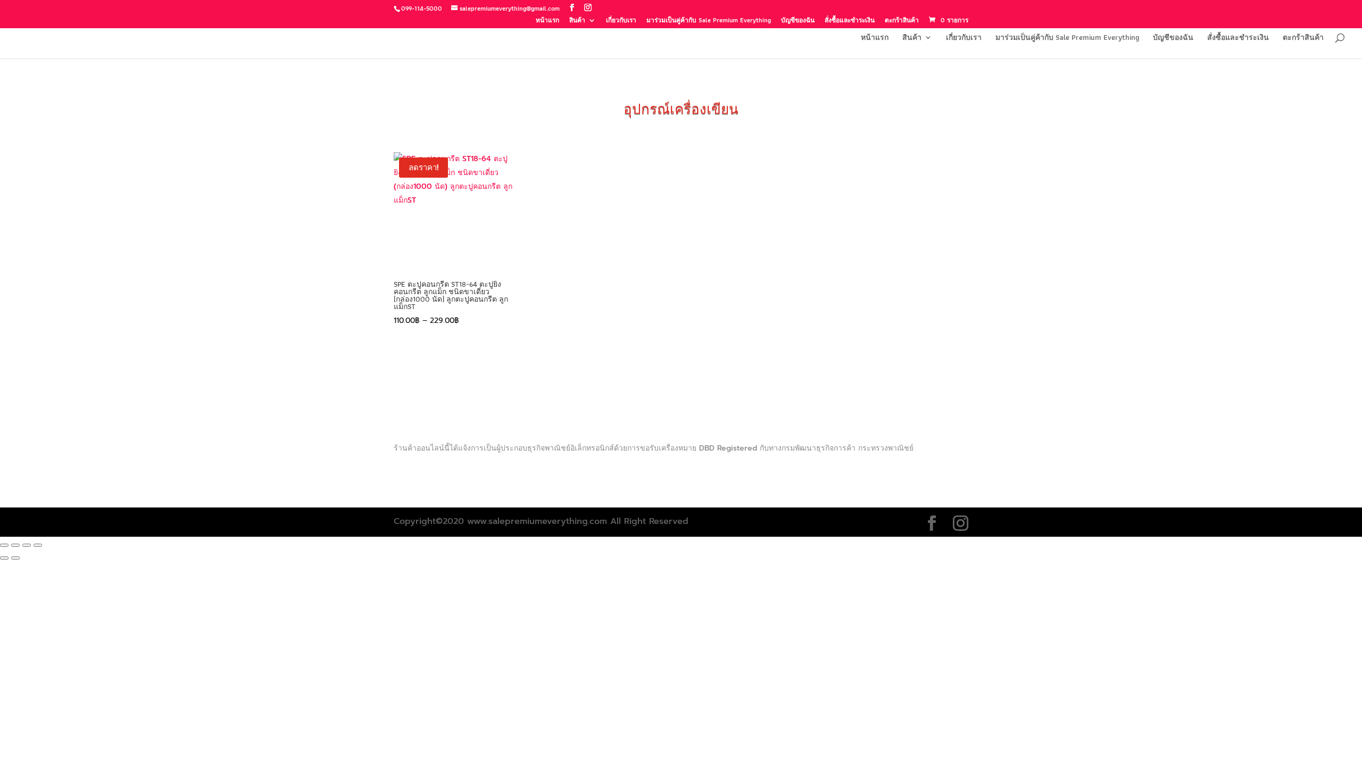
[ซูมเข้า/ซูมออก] (4, 545)
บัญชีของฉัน (798, 21)
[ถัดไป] (15, 558)
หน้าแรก (547, 21)
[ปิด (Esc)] (38, 545)
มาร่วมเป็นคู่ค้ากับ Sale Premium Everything (708, 21)
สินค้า (577, 21)
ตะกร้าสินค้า (902, 21)
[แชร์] (26, 545)
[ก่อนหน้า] (4, 558)
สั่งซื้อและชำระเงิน (850, 21)
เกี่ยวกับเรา (621, 21)
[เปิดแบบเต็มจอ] (15, 545)
